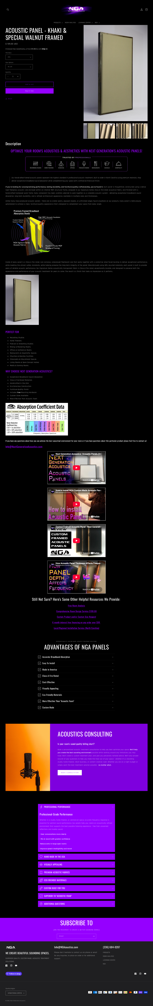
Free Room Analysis (76, 605)
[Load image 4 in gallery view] (140, 131)
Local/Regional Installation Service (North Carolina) (76, 628)
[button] (8, 9)
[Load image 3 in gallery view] (123, 131)
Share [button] (10, 99)
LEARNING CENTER (109, 960)
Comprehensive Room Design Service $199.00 (76, 611)
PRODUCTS (106, 952)
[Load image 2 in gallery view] (107, 131)
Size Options (9, 62)
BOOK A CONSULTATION (70, 773)
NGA (104, 964)
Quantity (8, 72)
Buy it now (29, 91)
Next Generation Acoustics (17, 1001)
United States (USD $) (15, 993)
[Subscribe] (93, 936)
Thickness (9, 53)
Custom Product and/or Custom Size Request (76, 616)
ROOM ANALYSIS (108, 956)
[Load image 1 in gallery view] (91, 131)
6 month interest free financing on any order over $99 (76, 622)
